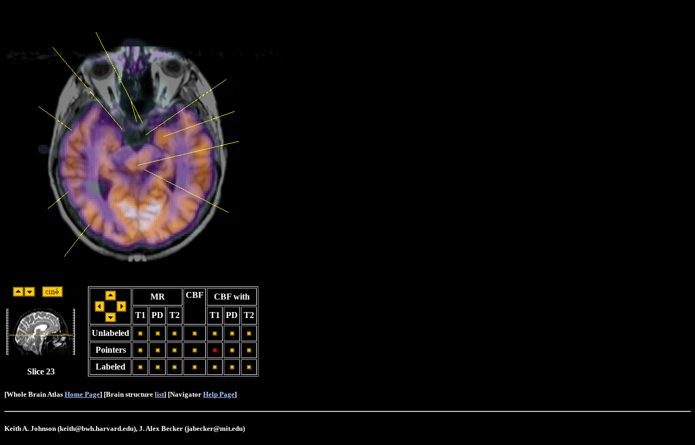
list (159, 394)
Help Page (219, 394)
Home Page (82, 394)
